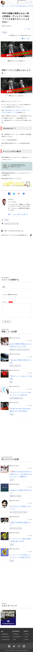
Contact (26, 639)
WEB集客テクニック (18, 398)
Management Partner (5, 634)
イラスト (20, 512)
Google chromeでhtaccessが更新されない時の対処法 (20, 409)
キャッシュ (13, 223)
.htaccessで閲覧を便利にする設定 (20, 361)
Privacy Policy (26, 637)
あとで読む (27, 38)
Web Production (6, 636)
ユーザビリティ (25, 349)
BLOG (14, 639)
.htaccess (7, 223)
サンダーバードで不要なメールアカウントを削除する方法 (20, 556)
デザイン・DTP (13, 512)
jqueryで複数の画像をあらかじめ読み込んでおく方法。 (21, 345)
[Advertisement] (16, 256)
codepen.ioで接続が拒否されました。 (21, 491)
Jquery (19, 349)
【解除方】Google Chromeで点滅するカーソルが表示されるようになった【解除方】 (21, 474)
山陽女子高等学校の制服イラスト (20, 523)
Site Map (27, 634)
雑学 (11, 382)
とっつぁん (27, 29)
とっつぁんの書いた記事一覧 (19, 214)
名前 (3, 287)
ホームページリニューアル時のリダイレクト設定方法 (20, 393)
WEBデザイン (13, 349)
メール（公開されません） (10, 294)
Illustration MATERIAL (16, 634)
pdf (17, 223)
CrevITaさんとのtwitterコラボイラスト (20, 507)
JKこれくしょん (13, 528)
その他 (4, 32)
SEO (11, 366)
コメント (7, 302)
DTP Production (5, 639)
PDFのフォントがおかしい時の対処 (21, 377)
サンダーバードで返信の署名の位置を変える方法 (20, 539)
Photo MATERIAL (17, 636)
